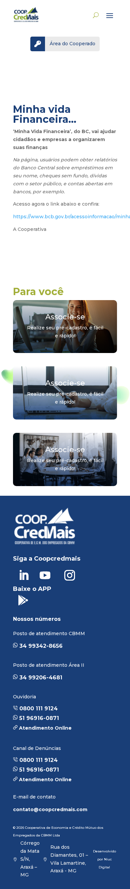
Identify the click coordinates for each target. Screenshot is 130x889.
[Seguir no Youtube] (45, 575)
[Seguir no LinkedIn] (23, 575)
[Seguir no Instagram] (69, 575)
